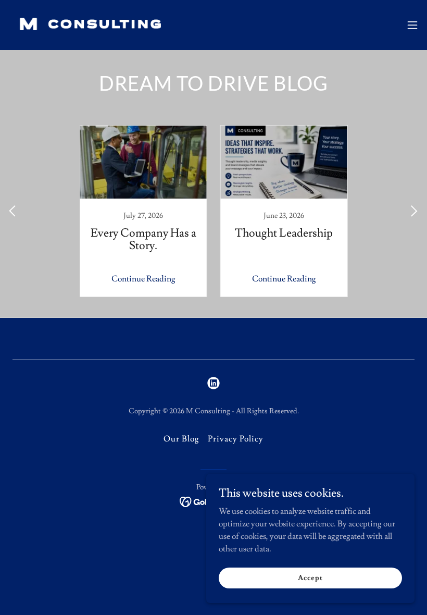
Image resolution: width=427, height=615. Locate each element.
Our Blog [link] (181, 439)
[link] (87, 25)
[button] (412, 25)
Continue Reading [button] (143, 279)
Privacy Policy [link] (235, 439)
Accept (310, 577)
